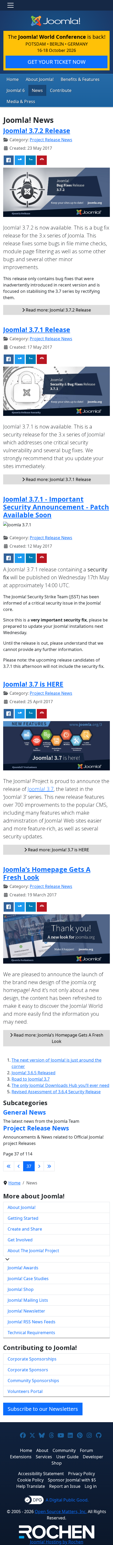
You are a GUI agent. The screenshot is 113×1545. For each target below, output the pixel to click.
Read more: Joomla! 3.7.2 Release (58, 310)
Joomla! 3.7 (41, 789)
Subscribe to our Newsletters (43, 1408)
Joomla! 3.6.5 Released (33, 1073)
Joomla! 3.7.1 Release (36, 329)
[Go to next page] (39, 1166)
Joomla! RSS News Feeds (31, 1322)
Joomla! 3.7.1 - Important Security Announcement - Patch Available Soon (56, 506)
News (37, 90)
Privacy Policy (81, 1473)
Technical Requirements (31, 1332)
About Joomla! (40, 79)
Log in (91, 1486)
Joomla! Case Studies (28, 1278)
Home (13, 79)
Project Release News (51, 140)
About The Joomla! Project (33, 1251)
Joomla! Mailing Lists (28, 1300)
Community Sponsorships (33, 1380)
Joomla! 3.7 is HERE (33, 683)
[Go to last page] (49, 1166)
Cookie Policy (30, 1480)
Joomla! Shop (21, 1289)
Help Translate (30, 1486)
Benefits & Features (80, 79)
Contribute (60, 90)
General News (24, 1112)
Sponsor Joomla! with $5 (72, 1480)
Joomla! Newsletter (26, 1311)
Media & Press (21, 101)
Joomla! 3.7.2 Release (36, 130)
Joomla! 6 (16, 90)
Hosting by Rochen (56, 1542)
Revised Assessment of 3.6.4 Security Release (56, 1092)
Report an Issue (64, 1486)
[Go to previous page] (18, 1166)
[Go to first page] (8, 1166)
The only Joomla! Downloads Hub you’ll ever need (60, 1085)
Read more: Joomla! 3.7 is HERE (58, 850)
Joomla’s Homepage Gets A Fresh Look (46, 873)
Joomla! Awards (23, 1268)
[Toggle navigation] (10, 5)
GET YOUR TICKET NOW (57, 61)
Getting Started (23, 1218)
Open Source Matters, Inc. (61, 1511)
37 (29, 1166)
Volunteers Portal (25, 1391)
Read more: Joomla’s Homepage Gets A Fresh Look (58, 1038)
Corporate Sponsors (28, 1370)
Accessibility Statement (41, 1473)
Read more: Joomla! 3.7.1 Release (58, 479)
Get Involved (20, 1240)
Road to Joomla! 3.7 (31, 1079)
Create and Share (25, 1229)
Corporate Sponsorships (32, 1359)
